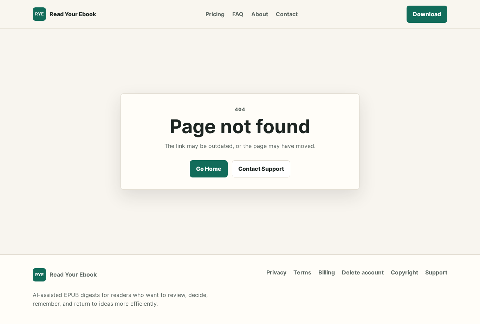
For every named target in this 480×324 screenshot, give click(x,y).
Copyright (404, 272)
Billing (326, 272)
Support (436, 272)
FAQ (238, 14)
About (259, 14)
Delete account (363, 272)
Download (427, 14)
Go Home (208, 168)
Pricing (215, 14)
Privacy (276, 272)
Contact (287, 14)
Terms (302, 272)
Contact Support (261, 168)
